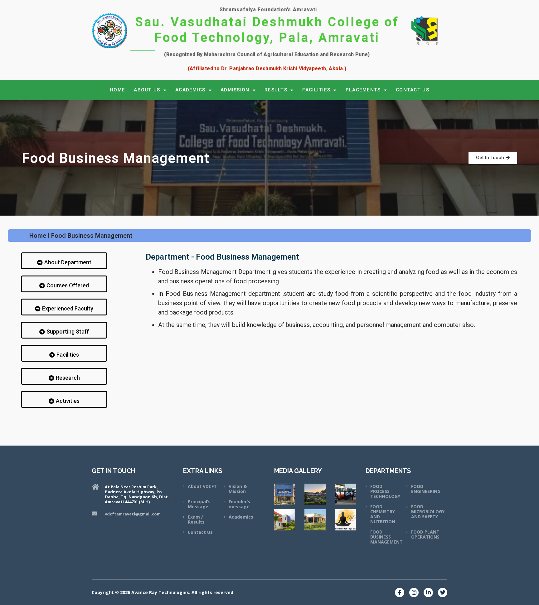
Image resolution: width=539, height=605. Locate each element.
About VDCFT (202, 486)
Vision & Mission (238, 488)
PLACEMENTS (363, 90)
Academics (241, 517)
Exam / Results (196, 519)
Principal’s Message (199, 504)
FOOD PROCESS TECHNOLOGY (385, 491)
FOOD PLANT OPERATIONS (425, 534)
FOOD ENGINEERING (425, 488)
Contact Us (200, 532)
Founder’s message (239, 504)
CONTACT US (412, 90)
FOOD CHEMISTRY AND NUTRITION (382, 514)
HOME (117, 90)
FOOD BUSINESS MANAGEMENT (386, 537)
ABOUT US (147, 90)
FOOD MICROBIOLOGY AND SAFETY (427, 512)
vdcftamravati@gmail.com (133, 514)
